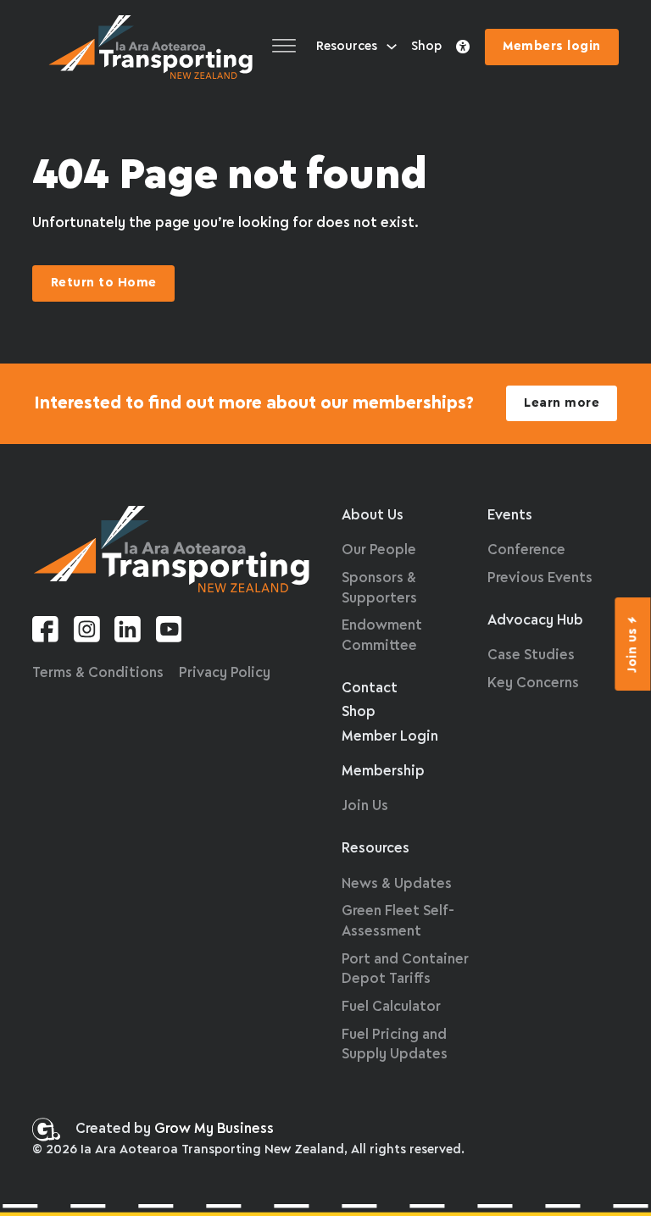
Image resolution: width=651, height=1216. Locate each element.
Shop (426, 47)
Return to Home (104, 283)
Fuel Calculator (391, 1007)
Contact (370, 688)
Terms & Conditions (98, 673)
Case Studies (531, 655)
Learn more (561, 403)
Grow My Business (214, 1129)
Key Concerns (533, 683)
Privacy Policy (224, 673)
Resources (346, 47)
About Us (372, 515)
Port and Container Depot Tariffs (405, 969)
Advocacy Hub (535, 620)
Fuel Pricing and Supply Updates (395, 1045)
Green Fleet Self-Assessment (398, 921)
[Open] (284, 47)
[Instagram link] (87, 632)
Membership (383, 771)
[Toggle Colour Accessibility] (463, 47)
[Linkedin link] (127, 632)
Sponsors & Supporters (379, 588)
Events (509, 515)
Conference (526, 550)
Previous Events (540, 578)
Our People (379, 550)
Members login (552, 47)
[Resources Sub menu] (392, 47)
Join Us (365, 806)
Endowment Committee (382, 635)
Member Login (390, 736)
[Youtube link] (169, 632)
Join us (633, 650)
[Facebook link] (45, 632)
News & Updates (397, 884)
